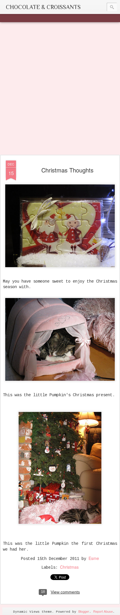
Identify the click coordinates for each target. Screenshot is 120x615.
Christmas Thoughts (67, 170)
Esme (94, 558)
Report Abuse (103, 611)
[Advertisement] (60, 89)
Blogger (83, 611)
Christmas (69, 567)
